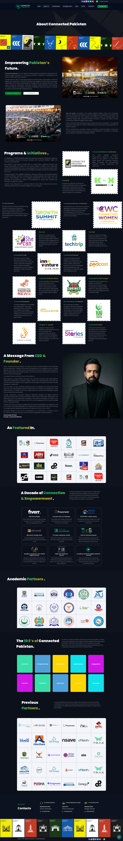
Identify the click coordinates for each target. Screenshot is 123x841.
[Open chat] (119, 837)
